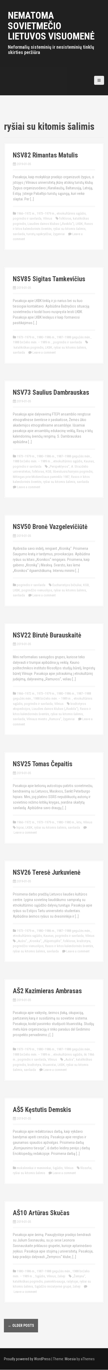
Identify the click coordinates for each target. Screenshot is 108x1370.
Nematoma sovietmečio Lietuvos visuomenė (51, 26)
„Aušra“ (22, 941)
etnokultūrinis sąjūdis (71, 213)
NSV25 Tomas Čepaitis (42, 764)
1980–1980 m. (66, 822)
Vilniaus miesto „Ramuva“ (43, 719)
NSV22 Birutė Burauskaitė (47, 635)
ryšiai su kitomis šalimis (69, 229)
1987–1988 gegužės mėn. (74, 337)
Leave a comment (44, 352)
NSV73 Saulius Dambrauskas (51, 392)
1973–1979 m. (46, 213)
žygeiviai (59, 234)
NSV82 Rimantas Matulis (45, 155)
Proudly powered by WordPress (27, 1359)
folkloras (65, 218)
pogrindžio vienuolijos (36, 590)
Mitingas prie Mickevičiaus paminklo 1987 (41, 477)
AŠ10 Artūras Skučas (41, 1213)
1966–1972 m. (26, 213)
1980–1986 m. (46, 337)
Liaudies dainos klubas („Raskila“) (51, 224)
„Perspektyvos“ (58, 466)
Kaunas (89, 461)
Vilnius (47, 218)
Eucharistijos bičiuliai (67, 585)
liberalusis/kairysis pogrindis (73, 471)
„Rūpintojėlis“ (52, 941)
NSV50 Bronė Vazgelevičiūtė (50, 527)
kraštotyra (83, 941)
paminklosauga (54, 1281)
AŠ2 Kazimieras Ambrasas (47, 991)
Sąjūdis (58, 1168)
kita (79, 822)
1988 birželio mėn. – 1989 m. (32, 342)
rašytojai (72, 1281)
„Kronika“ (35, 941)
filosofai (85, 1168)
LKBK (79, 224)
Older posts (21, 1325)
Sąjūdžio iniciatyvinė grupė (53, 1286)
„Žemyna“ (78, 1276)
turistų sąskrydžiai (38, 234)
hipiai (20, 827)
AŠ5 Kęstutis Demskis (42, 1110)
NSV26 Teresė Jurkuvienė (46, 872)
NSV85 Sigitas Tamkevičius (49, 279)
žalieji (61, 1276)
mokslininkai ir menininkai (34, 1168)
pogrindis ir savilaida (27, 218)
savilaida (19, 234)
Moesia (70, 1359)
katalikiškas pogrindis (29, 347)
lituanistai (49, 1065)
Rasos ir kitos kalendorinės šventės (69, 946)
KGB (48, 471)
